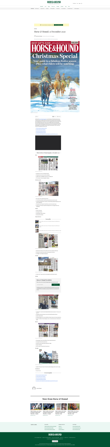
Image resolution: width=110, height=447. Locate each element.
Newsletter (58, 8)
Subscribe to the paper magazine (41, 377)
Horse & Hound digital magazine (50, 429)
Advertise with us (72, 437)
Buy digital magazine (55, 437)
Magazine (53, 36)
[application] (48, 142)
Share (37, 116)
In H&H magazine (76, 8)
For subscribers (63, 8)
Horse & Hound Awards (76, 426)
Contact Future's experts (46, 437)
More (69, 6)
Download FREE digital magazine (41, 132)
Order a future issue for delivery (40, 129)
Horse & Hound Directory (77, 427)
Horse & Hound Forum (76, 429)
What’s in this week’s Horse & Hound (50, 426)
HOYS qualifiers (52, 8)
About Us (60, 426)
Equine (35, 28)
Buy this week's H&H (38, 437)
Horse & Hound (39, 36)
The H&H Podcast (70, 8)
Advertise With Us (61, 429)
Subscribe (41, 6)
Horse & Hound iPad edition (49, 427)
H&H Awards (37, 8)
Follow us (55, 116)
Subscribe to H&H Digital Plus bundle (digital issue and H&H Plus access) (47, 380)
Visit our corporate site (67, 443)
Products (62, 6)
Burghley (47, 8)
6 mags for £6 (42, 8)
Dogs (66, 6)
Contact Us (60, 427)
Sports (49, 6)
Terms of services (47, 287)
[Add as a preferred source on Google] (55, 441)
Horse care (53, 6)
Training (58, 6)
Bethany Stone (33, 415)
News (45, 6)
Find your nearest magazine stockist (41, 128)
